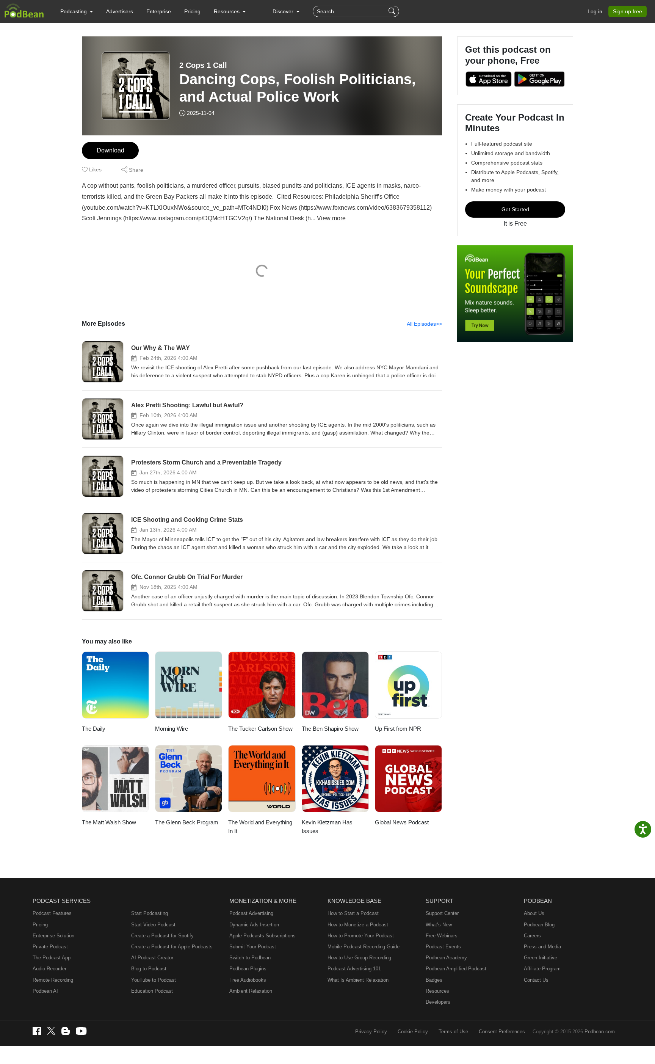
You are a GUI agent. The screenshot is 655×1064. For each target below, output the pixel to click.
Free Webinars (442, 935)
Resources (437, 991)
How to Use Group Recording (359, 957)
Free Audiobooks (247, 980)
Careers (532, 935)
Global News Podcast (402, 822)
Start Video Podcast (153, 924)
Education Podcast (152, 991)
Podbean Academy (446, 957)
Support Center (442, 913)
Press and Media (542, 946)
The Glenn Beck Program (186, 822)
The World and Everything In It (260, 826)
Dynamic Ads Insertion (254, 924)
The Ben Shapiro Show (330, 728)
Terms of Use (453, 1031)
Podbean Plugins (247, 968)
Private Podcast (50, 946)
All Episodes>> (424, 324)
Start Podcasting (149, 913)
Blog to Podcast (148, 968)
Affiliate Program (542, 968)
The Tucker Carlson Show (260, 728)
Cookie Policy (413, 1031)
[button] (76, 11)
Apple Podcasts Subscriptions (262, 935)
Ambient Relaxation (250, 991)
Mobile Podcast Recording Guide (364, 946)
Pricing (192, 11)
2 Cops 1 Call (203, 65)
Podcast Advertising (251, 913)
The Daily (93, 728)
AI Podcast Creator (152, 957)
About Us (534, 913)
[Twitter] (51, 1031)
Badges (434, 980)
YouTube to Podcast (153, 980)
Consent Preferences (502, 1031)
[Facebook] (37, 1031)
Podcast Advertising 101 (354, 968)
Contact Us (536, 980)
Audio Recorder (49, 968)
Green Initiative (540, 957)
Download (110, 150)
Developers (438, 1002)
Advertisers (119, 11)
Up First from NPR (398, 728)
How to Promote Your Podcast (361, 935)
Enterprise (158, 11)
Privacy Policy (371, 1031)
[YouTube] (81, 1031)
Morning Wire (171, 728)
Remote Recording (53, 980)
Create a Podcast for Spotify (162, 935)
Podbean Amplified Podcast (456, 968)
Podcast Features (52, 913)
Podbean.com (599, 1031)
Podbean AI (45, 991)
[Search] (393, 11)
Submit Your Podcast (252, 946)
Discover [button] (284, 11)
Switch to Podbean (250, 957)
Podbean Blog (539, 924)
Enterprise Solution (53, 935)
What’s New (439, 924)
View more (331, 218)
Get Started (515, 209)
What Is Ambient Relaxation (358, 980)
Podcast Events (443, 946)
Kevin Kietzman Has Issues (327, 826)
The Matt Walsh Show (109, 822)
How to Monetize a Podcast (358, 924)
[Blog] (65, 1031)
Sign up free (627, 11)
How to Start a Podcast (353, 913)
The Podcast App (52, 957)
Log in (595, 11)
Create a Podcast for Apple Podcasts (172, 946)
